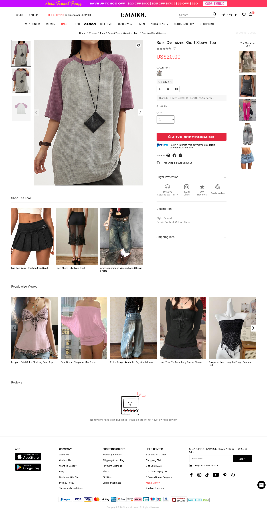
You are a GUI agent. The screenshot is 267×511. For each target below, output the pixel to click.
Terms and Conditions (71, 488)
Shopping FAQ (153, 460)
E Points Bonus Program (159, 477)
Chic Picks (207, 24)
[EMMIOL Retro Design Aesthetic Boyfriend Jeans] (133, 327)
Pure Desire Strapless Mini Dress (78, 362)
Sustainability (184, 24)
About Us (64, 454)
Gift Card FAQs (154, 465)
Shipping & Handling (113, 460)
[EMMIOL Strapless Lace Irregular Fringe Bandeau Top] (232, 327)
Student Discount (155, 488)
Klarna (106, 471)
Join (242, 458)
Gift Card (107, 477)
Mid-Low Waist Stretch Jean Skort (29, 268)
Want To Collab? (68, 465)
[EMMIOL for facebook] (191, 474)
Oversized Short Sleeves (154, 33)
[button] (253, 328)
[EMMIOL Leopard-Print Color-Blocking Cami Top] (34, 327)
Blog (61, 471)
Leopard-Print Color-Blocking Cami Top (32, 362)
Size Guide (162, 106)
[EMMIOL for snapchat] (233, 474)
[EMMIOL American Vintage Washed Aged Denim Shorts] (121, 236)
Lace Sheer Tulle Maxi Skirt (70, 268)
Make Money (153, 482)
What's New (32, 24)
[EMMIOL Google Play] (28, 470)
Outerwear (126, 24)
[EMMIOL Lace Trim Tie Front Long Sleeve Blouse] (183, 327)
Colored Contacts (112, 482)
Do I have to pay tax (156, 471)
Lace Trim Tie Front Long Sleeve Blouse (181, 362)
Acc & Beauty (159, 24)
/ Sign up (231, 14)
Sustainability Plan (69, 477)
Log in (223, 14)
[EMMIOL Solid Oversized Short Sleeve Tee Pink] (159, 74)
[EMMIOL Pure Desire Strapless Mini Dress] (84, 327)
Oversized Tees (130, 33)
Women (50, 24)
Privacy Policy (66, 482)
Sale (64, 24)
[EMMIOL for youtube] (216, 474)
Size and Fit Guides (156, 454)
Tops (76, 24)
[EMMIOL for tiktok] (207, 474)
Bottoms (106, 24)
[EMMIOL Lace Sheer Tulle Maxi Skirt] (77, 236)
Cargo (90, 24)
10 (176, 89)
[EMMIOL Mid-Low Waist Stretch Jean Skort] (32, 236)
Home (82, 33)
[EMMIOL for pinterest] (225, 474)
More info (187, 147)
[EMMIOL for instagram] (199, 474)
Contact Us (65, 460)
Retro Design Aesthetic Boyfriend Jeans (131, 362)
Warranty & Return (112, 454)
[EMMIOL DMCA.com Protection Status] (198, 502)
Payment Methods (112, 465)
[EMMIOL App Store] (28, 459)
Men (142, 24)
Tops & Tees (114, 33)
